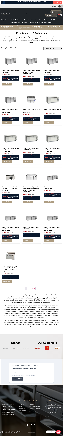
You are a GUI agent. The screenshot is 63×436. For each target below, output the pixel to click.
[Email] (58, 432)
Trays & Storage (43, 19)
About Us (21, 404)
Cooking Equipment (16, 19)
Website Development (50, 431)
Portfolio (21, 412)
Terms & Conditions (34, 406)
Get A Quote (22, 410)
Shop (20, 406)
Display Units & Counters (45, 22)
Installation (32, 404)
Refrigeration (4, 19)
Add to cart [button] (6, 84)
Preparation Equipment (30, 19)
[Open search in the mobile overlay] (27, 13)
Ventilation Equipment (56, 19)
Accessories (33, 22)
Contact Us (22, 408)
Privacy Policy (33, 411)
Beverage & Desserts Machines (19, 22)
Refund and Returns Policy (34, 408)
